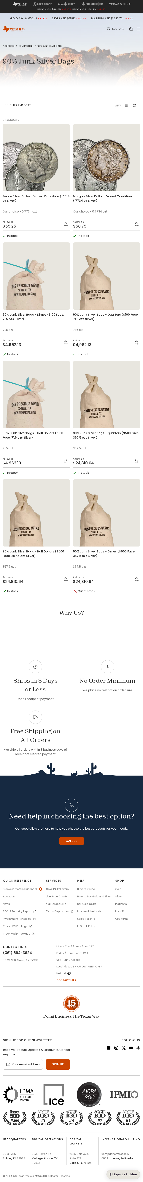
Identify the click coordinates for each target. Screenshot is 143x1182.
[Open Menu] (138, 29)
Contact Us (65, 980)
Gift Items (121, 919)
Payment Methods (89, 911)
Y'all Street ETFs (56, 904)
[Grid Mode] (135, 105)
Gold (118, 889)
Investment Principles (17, 919)
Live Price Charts (57, 896)
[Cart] (131, 28)
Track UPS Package (15, 926)
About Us (9, 896)
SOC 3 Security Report (17, 911)
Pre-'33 (119, 911)
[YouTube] (131, 1048)
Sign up (58, 1064)
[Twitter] (123, 1048)
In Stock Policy (86, 926)
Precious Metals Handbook (20, 889)
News (6, 904)
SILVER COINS (26, 46)
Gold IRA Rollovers (57, 889)
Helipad (61, 973)
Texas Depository (57, 911)
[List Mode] (126, 105)
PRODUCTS (9, 46)
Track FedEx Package (16, 933)
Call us (71, 841)
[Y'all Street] (138, 1048)
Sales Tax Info (86, 919)
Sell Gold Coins (86, 904)
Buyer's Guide (86, 889)
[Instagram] (116, 1048)
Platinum (121, 904)
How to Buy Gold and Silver (94, 896)
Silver (118, 896)
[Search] (108, 29)
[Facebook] (109, 1048)
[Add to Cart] (66, 224)
